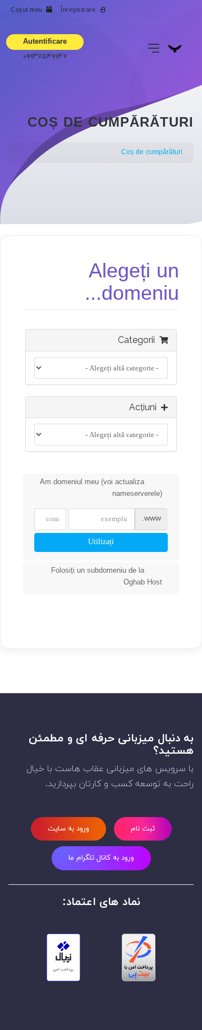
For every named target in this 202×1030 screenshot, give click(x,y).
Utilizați (101, 542)
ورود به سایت (68, 829)
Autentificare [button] (45, 42)
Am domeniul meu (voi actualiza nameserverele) (101, 488)
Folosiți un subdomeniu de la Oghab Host (106, 577)
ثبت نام (143, 829)
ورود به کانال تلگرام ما (101, 858)
